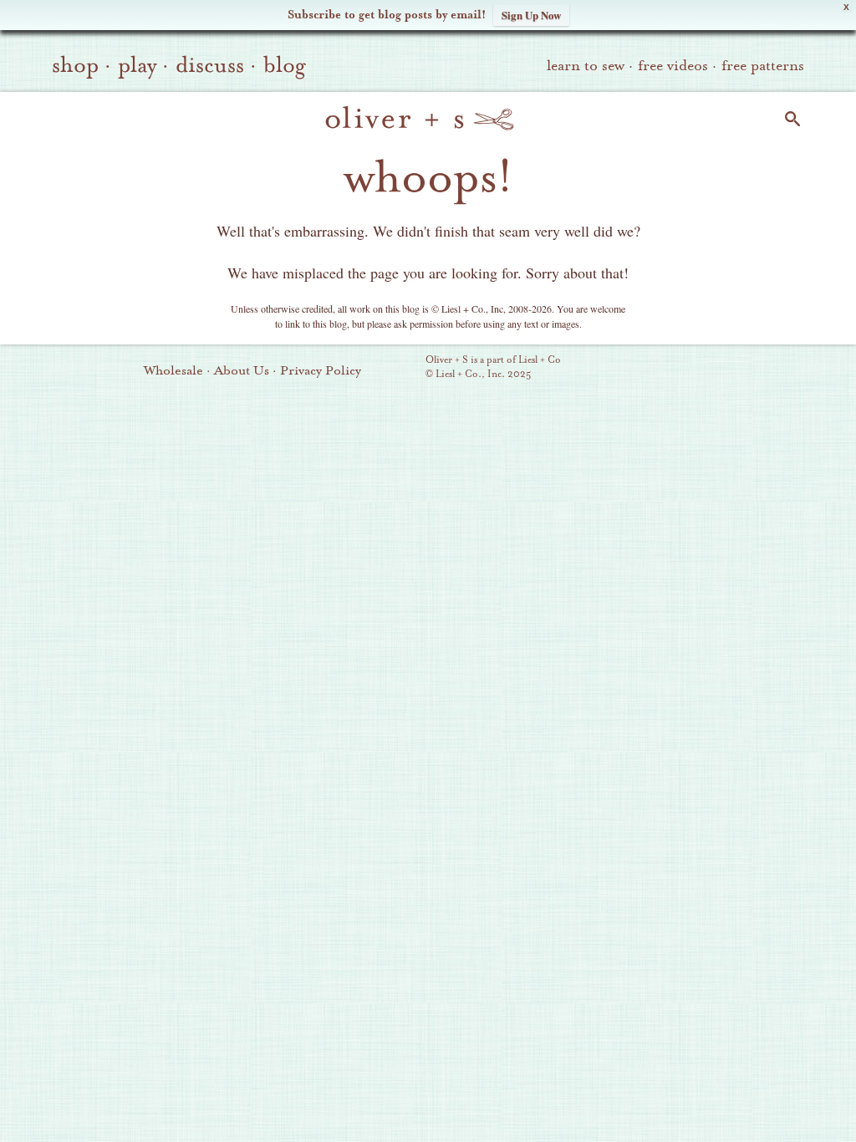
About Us (241, 370)
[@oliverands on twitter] (736, 369)
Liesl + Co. (402, 368)
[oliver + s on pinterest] (651, 369)
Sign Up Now (531, 15)
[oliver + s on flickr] (680, 369)
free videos (673, 65)
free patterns (762, 65)
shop (75, 65)
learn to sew (585, 65)
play (137, 65)
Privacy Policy (320, 370)
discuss (210, 65)
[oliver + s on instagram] (765, 369)
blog (284, 65)
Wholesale (173, 370)
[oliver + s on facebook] (708, 369)
